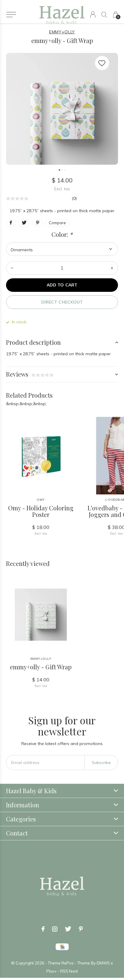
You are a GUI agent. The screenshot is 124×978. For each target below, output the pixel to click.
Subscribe (101, 762)
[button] (11, 14)
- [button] (12, 268)
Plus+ (51, 971)
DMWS (103, 963)
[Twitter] (68, 929)
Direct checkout (61, 302)
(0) (74, 198)
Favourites (102, 63)
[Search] (104, 14)
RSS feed (69, 971)
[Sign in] (92, 14)
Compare (57, 222)
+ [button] (112, 268)
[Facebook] (43, 929)
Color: (62, 234)
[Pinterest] (81, 929)
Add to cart (62, 285)
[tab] (62, 342)
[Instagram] (54, 929)
